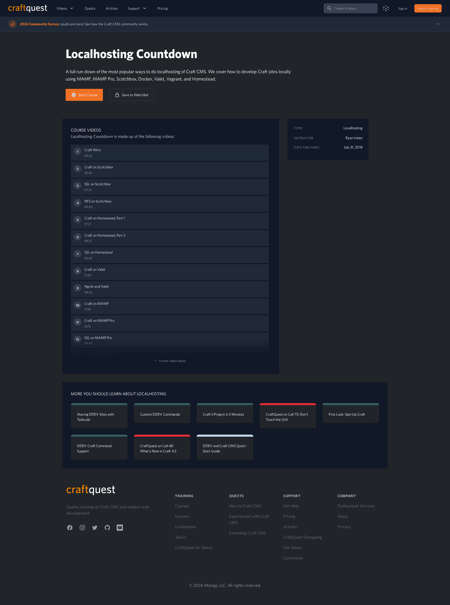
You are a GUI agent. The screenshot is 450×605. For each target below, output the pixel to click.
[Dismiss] (438, 24)
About (343, 516)
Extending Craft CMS (247, 532)
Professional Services (356, 505)
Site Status (292, 547)
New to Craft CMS (245, 505)
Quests (90, 8)
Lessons (182, 516)
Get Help (291, 505)
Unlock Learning (428, 8)
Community (293, 557)
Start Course (87, 95)
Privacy (344, 526)
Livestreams (185, 526)
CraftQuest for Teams (194, 547)
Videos (62, 8)
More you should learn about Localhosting (118, 393)
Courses (182, 505)
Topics (180, 537)
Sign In (402, 8)
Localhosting (352, 128)
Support (134, 8)
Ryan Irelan (354, 138)
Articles (112, 8)
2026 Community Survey (39, 24)
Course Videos (86, 130)
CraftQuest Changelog (302, 537)
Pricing (163, 8)
